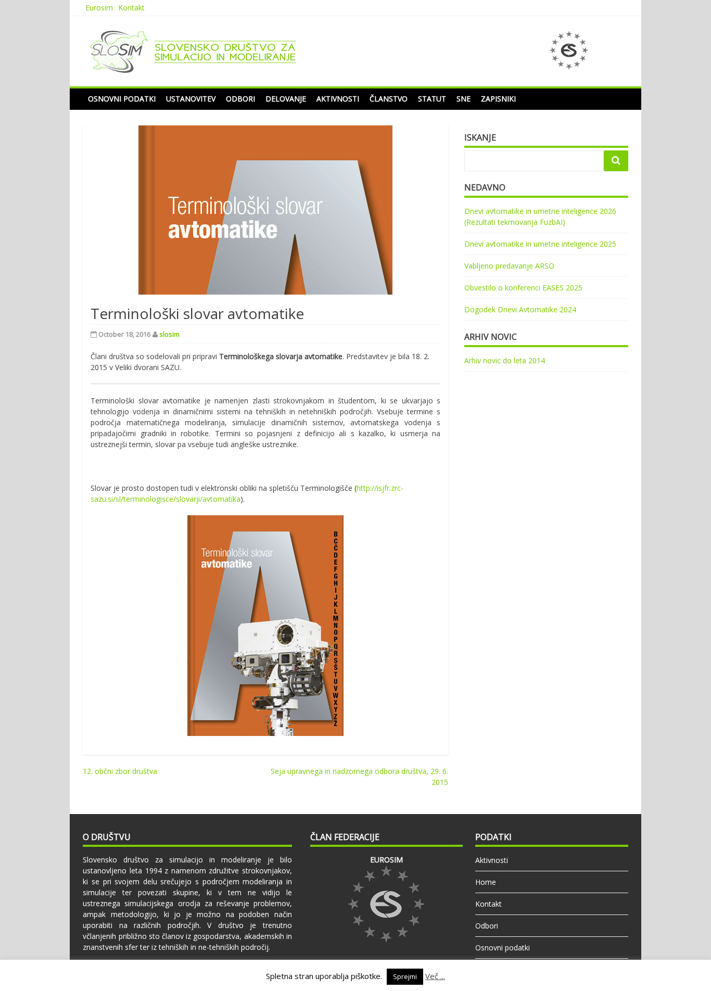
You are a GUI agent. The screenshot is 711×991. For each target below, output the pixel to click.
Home (485, 882)
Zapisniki (498, 99)
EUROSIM (386, 860)
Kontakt (131, 7)
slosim (169, 334)
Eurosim (99, 7)
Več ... (435, 976)
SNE (463, 99)
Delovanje (285, 99)
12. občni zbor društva (120, 771)
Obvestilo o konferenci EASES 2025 (523, 288)
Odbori (240, 99)
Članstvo (389, 99)
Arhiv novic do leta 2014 (504, 360)
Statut (432, 99)
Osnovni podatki (122, 99)
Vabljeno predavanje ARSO (509, 266)
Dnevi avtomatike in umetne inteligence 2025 (540, 244)
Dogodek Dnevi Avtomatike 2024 (520, 309)
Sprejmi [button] (405, 976)
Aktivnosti (337, 99)
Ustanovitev (190, 99)
